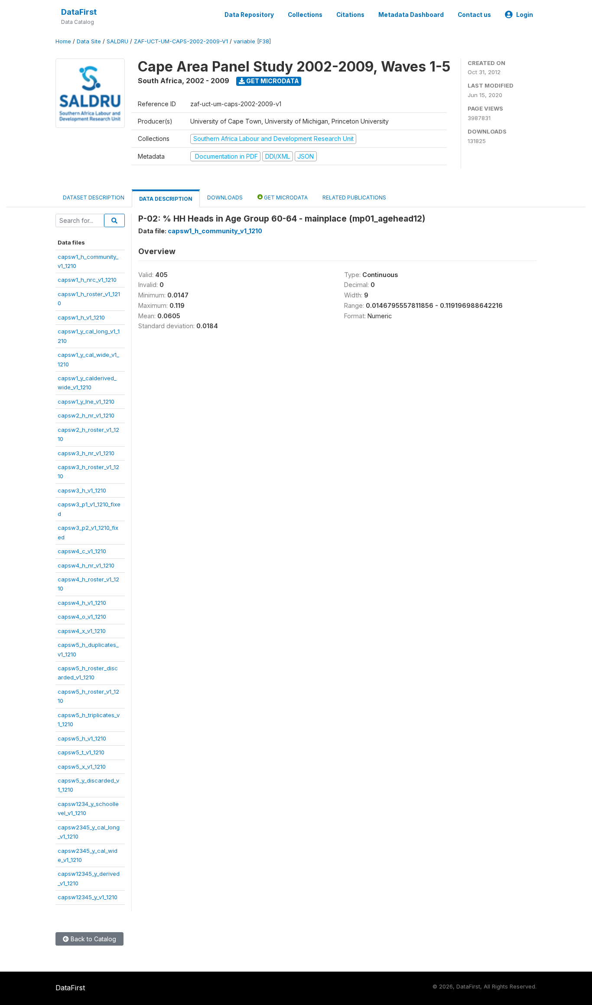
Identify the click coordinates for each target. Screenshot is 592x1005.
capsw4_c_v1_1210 (82, 551)
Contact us (474, 14)
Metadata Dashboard (411, 14)
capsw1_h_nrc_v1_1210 (87, 279)
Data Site (89, 41)
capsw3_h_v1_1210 (82, 490)
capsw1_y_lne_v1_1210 (86, 401)
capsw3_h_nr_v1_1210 (86, 453)
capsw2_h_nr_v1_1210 (86, 415)
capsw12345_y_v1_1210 (87, 897)
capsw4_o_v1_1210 (82, 616)
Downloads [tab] (225, 197)
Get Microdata (272, 81)
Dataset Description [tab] (93, 197)
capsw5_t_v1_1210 (81, 752)
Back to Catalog (92, 939)
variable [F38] (252, 41)
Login (524, 14)
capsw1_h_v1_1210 (81, 317)
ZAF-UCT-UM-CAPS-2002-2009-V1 (181, 41)
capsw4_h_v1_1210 (82, 602)
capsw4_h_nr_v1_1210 (86, 565)
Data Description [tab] (165, 199)
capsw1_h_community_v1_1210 (215, 231)
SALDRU (117, 41)
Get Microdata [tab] (285, 197)
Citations (350, 14)
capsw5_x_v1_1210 (82, 766)
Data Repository (249, 14)
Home (63, 41)
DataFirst (79, 11)
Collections (305, 14)
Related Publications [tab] (354, 197)
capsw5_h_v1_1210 (82, 738)
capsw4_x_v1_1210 (82, 630)
